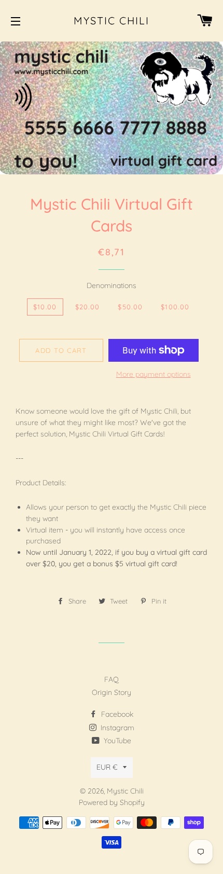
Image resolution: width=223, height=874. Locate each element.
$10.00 (45, 307)
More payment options (153, 374)
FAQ (111, 679)
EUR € (107, 767)
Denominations (111, 285)
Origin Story (111, 692)
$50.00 (130, 307)
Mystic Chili (111, 20)
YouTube (116, 740)
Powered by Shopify (112, 802)
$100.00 (175, 307)
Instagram (116, 727)
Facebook (116, 714)
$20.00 (87, 307)
